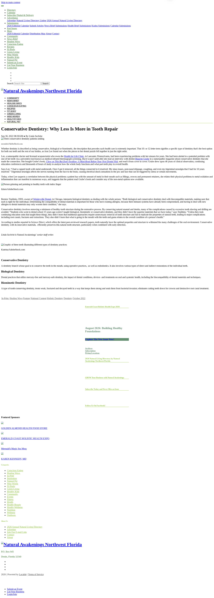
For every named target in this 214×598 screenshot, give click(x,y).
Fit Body (11, 49)
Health (10, 502)
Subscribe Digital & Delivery (20, 15)
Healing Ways (13, 41)
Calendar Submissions (120, 26)
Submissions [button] (12, 23)
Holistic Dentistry (55, 298)
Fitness (10, 499)
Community (12, 36)
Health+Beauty (14, 504)
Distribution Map (37, 33)
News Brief (12, 39)
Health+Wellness (15, 507)
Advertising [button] (12, 18)
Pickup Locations (92, 353)
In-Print (4, 298)
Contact (55, 33)
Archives (88, 348)
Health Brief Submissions (79, 26)
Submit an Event (14, 62)
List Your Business (15, 65)
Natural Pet (12, 60)
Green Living (13, 52)
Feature (26, 298)
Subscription (90, 351)
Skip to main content (10, 2)
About (49, 33)
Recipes (10, 47)
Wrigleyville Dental (42, 199)
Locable (22, 574)
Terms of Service (36, 574)
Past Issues (12, 28)
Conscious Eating (15, 44)
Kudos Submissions (101, 26)
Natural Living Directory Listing (31, 20)
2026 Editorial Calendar (18, 26)
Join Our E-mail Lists (17, 532)
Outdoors (11, 515)
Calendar (11, 12)
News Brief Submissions (55, 26)
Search (10, 83)
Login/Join (12, 68)
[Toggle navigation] (2, 5)
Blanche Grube (142, 159)
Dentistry (68, 298)
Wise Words (12, 54)
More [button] (9, 31)
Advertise (11, 20)
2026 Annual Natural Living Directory (64, 20)
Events (10, 497)
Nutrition (11, 510)
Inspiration (12, 478)
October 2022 (79, 298)
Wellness (11, 512)
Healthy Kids (13, 57)
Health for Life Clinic (74, 156)
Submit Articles (37, 26)
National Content (38, 298)
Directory (11, 10)
